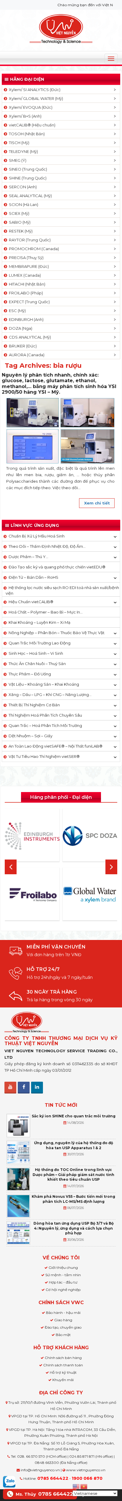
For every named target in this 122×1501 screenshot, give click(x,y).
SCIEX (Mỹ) (18, 213)
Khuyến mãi (63, 1380)
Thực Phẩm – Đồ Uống (30, 674)
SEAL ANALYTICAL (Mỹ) (29, 195)
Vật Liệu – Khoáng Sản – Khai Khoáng (44, 684)
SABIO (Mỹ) (18, 222)
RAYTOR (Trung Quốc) (29, 239)
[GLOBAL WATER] (89, 895)
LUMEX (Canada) (24, 275)
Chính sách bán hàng (63, 1357)
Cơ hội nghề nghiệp (63, 1289)
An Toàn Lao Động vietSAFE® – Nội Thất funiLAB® (55, 746)
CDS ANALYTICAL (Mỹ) (29, 337)
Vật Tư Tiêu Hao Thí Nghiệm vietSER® (44, 756)
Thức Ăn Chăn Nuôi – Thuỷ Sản (37, 663)
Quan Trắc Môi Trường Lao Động (39, 643)
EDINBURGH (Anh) (25, 319)
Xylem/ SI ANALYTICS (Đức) (33, 89)
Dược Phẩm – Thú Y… (28, 556)
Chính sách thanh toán (63, 1365)
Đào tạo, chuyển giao (63, 1327)
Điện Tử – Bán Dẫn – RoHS (33, 577)
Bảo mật (63, 1334)
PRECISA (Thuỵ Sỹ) (25, 257)
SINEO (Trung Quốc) (27, 169)
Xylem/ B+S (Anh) (24, 116)
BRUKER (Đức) (22, 346)
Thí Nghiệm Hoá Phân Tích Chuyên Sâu (45, 715)
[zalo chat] (9, 1481)
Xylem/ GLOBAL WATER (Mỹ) (35, 98)
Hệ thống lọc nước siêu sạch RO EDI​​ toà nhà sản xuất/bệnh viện (62, 590)
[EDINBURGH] (32, 836)
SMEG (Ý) (16, 160)
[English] (76, 1486)
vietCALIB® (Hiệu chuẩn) (31, 125)
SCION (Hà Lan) (22, 204)
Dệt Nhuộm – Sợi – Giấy (30, 735)
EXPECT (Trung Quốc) (28, 301)
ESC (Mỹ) (16, 310)
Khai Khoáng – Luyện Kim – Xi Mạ (39, 622)
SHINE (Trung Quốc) (26, 178)
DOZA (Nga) (19, 328)
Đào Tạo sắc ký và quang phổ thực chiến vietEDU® (57, 567)
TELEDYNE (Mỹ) (22, 151)
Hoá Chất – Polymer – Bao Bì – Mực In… (46, 612)
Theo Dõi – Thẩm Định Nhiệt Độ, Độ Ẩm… (47, 546)
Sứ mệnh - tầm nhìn (63, 1275)
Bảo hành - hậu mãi (63, 1312)
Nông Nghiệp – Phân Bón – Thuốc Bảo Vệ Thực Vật (57, 632)
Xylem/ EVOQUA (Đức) (29, 107)
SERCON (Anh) (22, 186)
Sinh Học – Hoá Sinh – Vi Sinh (36, 653)
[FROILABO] (32, 895)
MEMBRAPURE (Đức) (28, 266)
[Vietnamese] (84, 1486)
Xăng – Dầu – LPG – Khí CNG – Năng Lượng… (50, 694)
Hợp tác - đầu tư (63, 1282)
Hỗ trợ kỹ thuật (63, 1372)
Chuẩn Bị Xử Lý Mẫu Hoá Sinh (37, 536)
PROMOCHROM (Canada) (33, 248)
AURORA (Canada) (25, 354)
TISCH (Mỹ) (18, 142)
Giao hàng (63, 1320)
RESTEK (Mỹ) (20, 231)
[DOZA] (89, 836)
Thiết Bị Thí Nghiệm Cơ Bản (34, 704)
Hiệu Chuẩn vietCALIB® (31, 601)
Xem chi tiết (97, 503)
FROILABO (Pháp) (25, 293)
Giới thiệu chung (63, 1267)
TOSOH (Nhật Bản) (26, 133)
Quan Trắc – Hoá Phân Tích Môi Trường (45, 725)
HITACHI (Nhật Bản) (26, 284)
